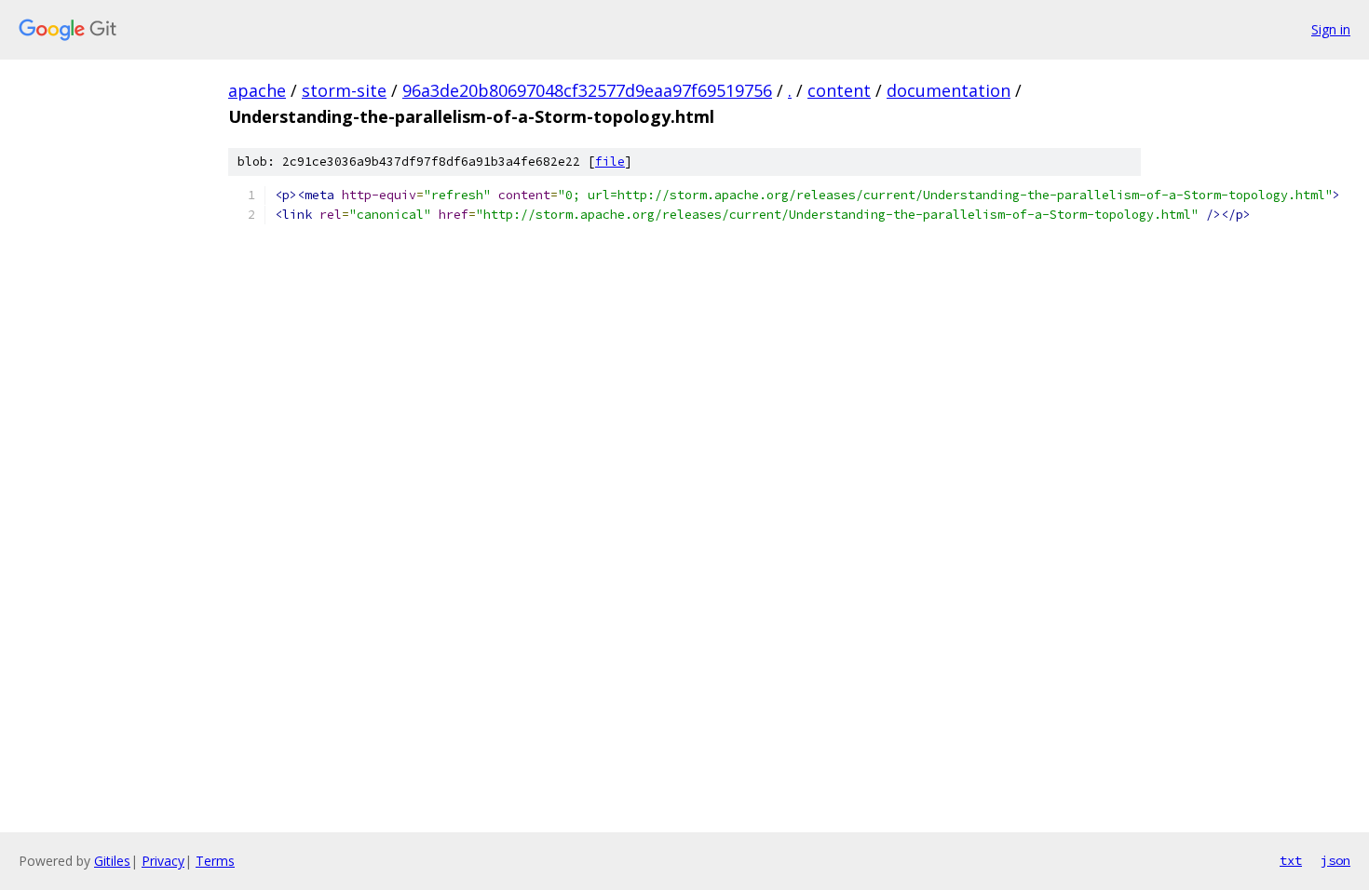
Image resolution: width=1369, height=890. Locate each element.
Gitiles (112, 861)
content (839, 90)
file (610, 161)
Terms (215, 861)
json (1335, 860)
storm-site (344, 90)
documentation (948, 90)
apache (257, 90)
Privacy (163, 861)
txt (1291, 860)
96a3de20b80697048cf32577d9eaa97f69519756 (587, 90)
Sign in (1330, 29)
